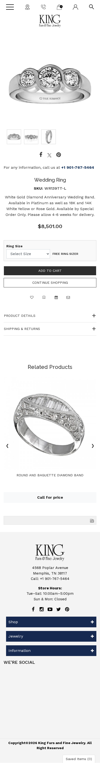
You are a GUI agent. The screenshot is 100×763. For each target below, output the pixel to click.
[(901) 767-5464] (43, 6)
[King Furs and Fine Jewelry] (50, 21)
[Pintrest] (58, 155)
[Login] (75, 7)
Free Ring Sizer (65, 254)
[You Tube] (50, 609)
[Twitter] (49, 155)
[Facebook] (40, 155)
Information (19, 650)
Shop (13, 622)
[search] (91, 6)
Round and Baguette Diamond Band (50, 475)
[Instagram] (41, 609)
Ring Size (14, 246)
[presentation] (7, 446)
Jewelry (15, 636)
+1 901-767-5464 (77, 167)
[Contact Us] (27, 7)
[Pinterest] (67, 609)
